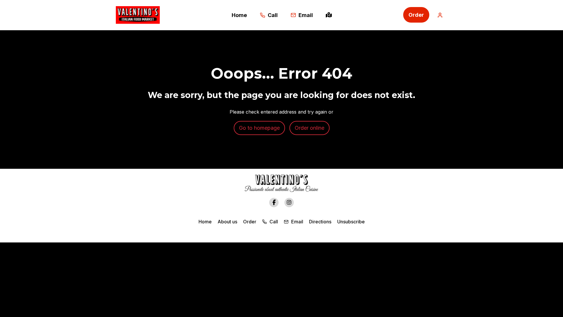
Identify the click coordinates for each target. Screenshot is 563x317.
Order (416, 15)
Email (296, 222)
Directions (320, 222)
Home (205, 222)
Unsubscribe (351, 222)
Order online (309, 128)
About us (227, 222)
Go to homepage (259, 128)
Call (273, 222)
